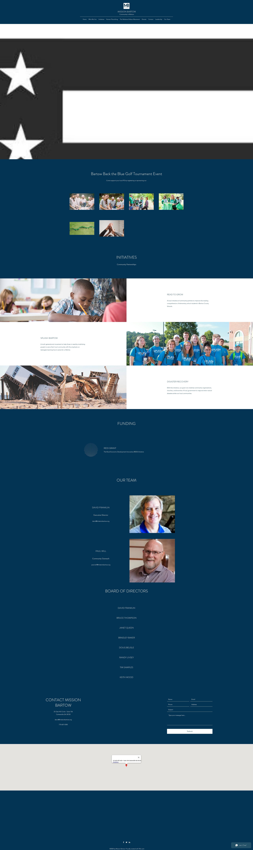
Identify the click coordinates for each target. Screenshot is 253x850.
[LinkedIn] (129, 842)
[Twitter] (126, 842)
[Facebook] (124, 842)
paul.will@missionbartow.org (100, 565)
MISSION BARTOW (127, 11)
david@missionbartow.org (100, 521)
